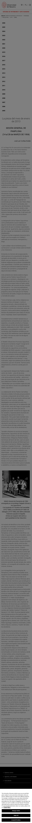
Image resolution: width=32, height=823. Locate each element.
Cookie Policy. (7, 807)
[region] (16, 806)
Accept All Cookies (15, 820)
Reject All (16, 815)
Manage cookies (16, 810)
